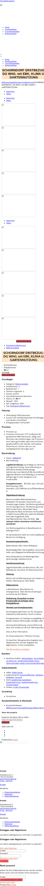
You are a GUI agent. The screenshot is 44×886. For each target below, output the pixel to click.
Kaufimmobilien (11, 29)
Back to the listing (23, 341)
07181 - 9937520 (6, 781)
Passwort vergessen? (9, 858)
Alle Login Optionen (8, 848)
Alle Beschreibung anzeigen (17, 649)
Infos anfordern (8, 375)
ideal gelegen (27, 658)
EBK (7, 708)
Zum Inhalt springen (7, 1)
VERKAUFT (17, 458)
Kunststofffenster (27, 675)
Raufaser (39, 675)
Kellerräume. (17, 672)
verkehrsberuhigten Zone (28, 661)
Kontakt (3, 785)
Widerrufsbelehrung (12, 796)
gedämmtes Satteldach (21, 680)
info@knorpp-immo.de (8, 779)
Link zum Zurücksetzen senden (11, 880)
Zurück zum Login (7, 882)
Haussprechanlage (17, 708)
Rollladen (10, 677)
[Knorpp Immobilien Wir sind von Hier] (11, 23)
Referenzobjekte (11, 34)
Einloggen (4, 861)
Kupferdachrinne (13, 682)
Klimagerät (30, 708)
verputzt (18, 677)
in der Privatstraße (21, 687)
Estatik (15, 739)
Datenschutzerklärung (12, 792)
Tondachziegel (12, 685)
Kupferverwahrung (30, 682)
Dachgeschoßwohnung (24, 82)
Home (7, 27)
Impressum (8, 794)
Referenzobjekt (8, 82)
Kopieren (5, 722)
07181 (5, 5)
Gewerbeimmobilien (12, 31)
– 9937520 (11, 5)
